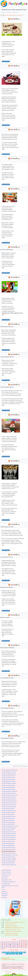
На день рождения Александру (9, 770)
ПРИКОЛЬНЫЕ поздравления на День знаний (14, 927)
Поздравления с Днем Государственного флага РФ (15, 922)
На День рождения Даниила (9, 810)
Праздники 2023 (5, 958)
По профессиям (6, 883)
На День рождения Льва (8, 829)
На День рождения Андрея (8, 781)
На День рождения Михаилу (9, 835)
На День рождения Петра (8, 845)
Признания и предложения (8, 881)
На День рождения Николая (9, 837)
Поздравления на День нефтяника (11, 934)
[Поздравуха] (3, 3)
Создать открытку (6, 61)
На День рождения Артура (8, 779)
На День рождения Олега (8, 841)
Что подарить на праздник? (8, 959)
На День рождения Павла (8, 843)
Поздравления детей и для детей (10, 885)
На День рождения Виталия (9, 797)
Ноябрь (8, 952)
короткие (20, 15)
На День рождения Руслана (9, 849)
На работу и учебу (6, 874)
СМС (3, 887)
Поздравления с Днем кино (10, 923)
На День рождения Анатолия (9, 783)
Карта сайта (8, 971)
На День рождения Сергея (8, 851)
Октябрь (4, 952)
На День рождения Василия (9, 799)
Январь (16, 952)
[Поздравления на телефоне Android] (14, 908)
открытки (8, 15)
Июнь (14, 953)
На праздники (5, 876)
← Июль (11, 949)
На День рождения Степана (9, 853)
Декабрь (12, 952)
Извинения (4, 895)
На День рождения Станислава (9, 855)
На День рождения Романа (8, 847)
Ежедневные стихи (6, 879)
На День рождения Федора (8, 860)
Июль (17, 953)
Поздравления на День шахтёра (11, 925)
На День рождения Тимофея (9, 858)
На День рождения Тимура (8, 857)
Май (10, 953)
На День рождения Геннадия (9, 802)
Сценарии (4, 897)
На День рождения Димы (8, 814)
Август (14, 939)
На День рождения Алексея (9, 771)
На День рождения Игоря (8, 822)
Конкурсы (4, 891)
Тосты (3, 889)
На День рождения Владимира (9, 791)
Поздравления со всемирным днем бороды (13, 931)
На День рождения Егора (8, 818)
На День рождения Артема (8, 777)
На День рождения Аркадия (9, 773)
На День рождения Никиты (9, 839)
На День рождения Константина (10, 826)
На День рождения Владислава (9, 795)
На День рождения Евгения (9, 816)
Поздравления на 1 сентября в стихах (12, 929)
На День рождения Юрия (8, 862)
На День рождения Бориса (8, 785)
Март (24, 952)
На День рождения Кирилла (9, 828)
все (2, 15)
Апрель (7, 953)
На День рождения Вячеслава (9, 800)
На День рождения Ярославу (9, 864)
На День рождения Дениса (8, 812)
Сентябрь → (16, 949)
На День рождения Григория (9, 806)
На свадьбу (4, 877)
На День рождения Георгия (8, 804)
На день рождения (6, 870)
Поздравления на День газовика (11, 933)
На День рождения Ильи (8, 820)
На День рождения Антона (8, 775)
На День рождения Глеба (8, 808)
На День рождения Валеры (8, 789)
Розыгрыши (5, 893)
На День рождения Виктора (9, 793)
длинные (14, 15)
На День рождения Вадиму (8, 787)
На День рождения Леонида (9, 831)
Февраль (20, 952)
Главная (3, 12)
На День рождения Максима (9, 833)
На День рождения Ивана (8, 824)
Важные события (6, 872)
